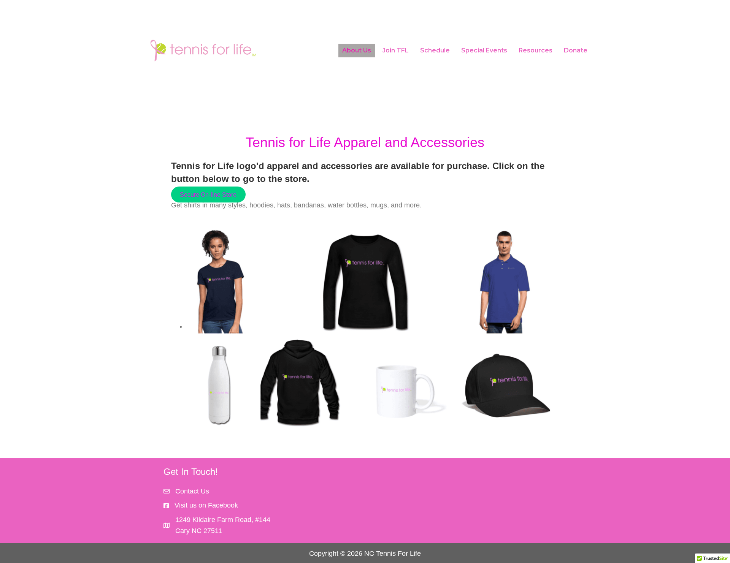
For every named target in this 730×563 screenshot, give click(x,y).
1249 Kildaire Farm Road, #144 (222, 519)
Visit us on (190, 505)
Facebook (223, 505)
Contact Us (192, 491)
